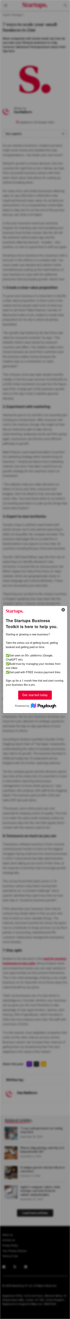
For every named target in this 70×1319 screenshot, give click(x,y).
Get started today (35, 695)
